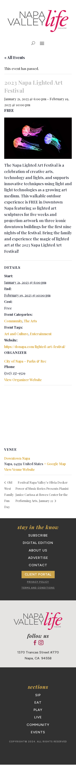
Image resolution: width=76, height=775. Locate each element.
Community (13, 321)
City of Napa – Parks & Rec (25, 361)
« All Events (14, 57)
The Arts (30, 321)
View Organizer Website (23, 379)
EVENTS (38, 732)
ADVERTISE (38, 558)
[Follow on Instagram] (41, 643)
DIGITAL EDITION (38, 543)
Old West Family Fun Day (9, 495)
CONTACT (38, 565)
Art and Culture (16, 334)
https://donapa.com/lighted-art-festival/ (35, 346)
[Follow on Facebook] (35, 643)
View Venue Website (19, 469)
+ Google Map (55, 464)
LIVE (38, 717)
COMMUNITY (38, 725)
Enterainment (41, 334)
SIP (38, 695)
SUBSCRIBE (38, 535)
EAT (38, 702)
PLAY (38, 710)
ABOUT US (38, 550)
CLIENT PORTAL (38, 574)
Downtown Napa (17, 458)
